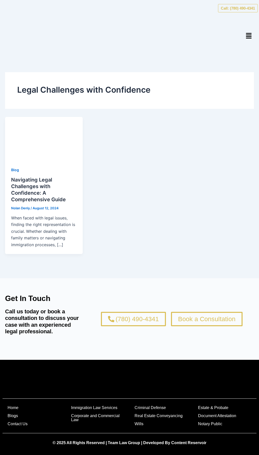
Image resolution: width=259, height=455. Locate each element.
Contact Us (18, 424)
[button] (249, 36)
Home (13, 408)
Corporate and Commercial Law (95, 418)
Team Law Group (124, 443)
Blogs (13, 416)
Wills (139, 424)
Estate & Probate (213, 408)
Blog (15, 170)
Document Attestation (217, 416)
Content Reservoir (188, 443)
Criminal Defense (150, 408)
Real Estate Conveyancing (159, 416)
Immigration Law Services (94, 408)
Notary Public (210, 424)
